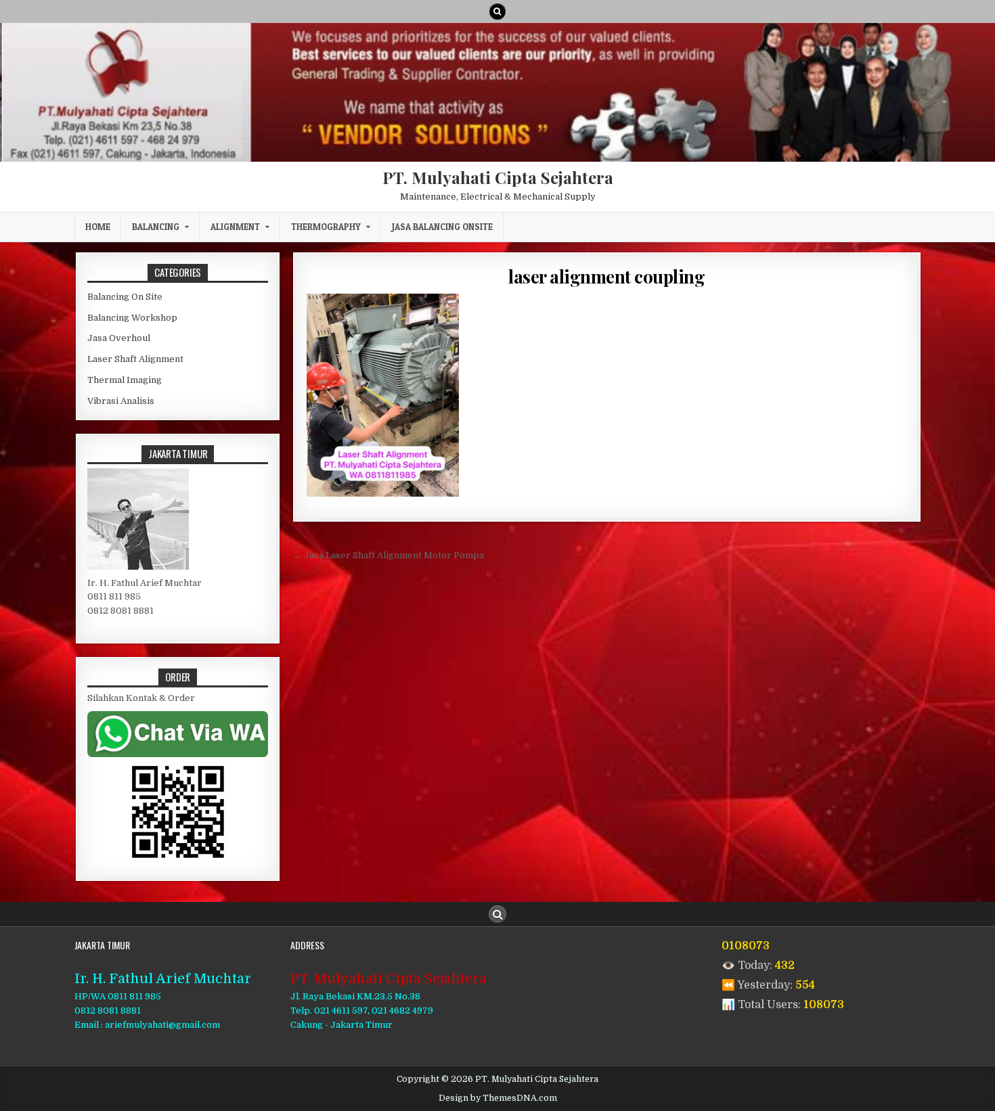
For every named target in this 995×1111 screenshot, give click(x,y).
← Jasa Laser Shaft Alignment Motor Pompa (388, 555)
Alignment (235, 226)
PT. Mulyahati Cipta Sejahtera (497, 177)
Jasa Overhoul (118, 338)
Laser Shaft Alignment (135, 359)
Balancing (155, 226)
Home (97, 226)
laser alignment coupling (606, 276)
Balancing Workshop (132, 318)
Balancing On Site (124, 297)
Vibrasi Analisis (120, 401)
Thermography (326, 226)
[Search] (497, 11)
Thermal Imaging (124, 380)
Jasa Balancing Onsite (442, 226)
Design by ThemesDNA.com (498, 1098)
